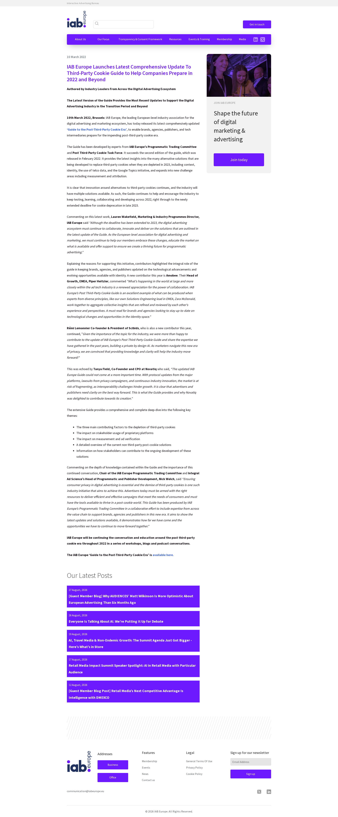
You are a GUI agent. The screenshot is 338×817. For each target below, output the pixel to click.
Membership (149, 761)
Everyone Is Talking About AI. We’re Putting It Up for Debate (116, 621)
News (145, 774)
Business (113, 764)
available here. (163, 555)
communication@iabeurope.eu (85, 791)
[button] (80, 39)
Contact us (148, 780)
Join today (239, 159)
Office (112, 777)
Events (146, 767)
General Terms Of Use (199, 761)
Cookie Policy (194, 774)
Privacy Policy (194, 767)
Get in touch (257, 24)
